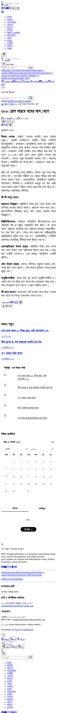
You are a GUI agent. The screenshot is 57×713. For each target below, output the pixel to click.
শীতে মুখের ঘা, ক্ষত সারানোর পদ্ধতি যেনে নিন (35, 387)
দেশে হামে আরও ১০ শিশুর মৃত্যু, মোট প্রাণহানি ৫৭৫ (32, 377)
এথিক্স (17, 579)
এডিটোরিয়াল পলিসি (22, 78)
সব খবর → (28, 529)
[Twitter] (10, 567)
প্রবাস (9, 38)
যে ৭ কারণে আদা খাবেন (27, 397)
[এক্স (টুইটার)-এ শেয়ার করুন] (5, 125)
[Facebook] (2, 8)
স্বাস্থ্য (9, 48)
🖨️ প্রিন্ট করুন (7, 306)
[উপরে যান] (3, 635)
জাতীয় (9, 17)
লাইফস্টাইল (11, 35)
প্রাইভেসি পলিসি (26, 76)
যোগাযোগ (16, 76)
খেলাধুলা (10, 25)
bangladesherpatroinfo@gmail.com (17, 606)
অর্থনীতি (10, 43)
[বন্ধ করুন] (3, 64)
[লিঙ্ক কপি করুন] (20, 302)
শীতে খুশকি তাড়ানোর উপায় (28, 408)
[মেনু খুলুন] (4, 54)
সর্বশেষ (50, 73)
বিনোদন (10, 27)
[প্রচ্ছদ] (2, 12)
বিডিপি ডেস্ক (8, 130)
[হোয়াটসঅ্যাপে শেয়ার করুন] (7, 125)
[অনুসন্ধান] (30, 657)
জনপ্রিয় (42, 508)
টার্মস (21, 579)
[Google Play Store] (13, 567)
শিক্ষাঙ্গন (10, 30)
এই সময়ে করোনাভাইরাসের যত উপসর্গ (32, 418)
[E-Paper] (15, 567)
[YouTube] (7, 8)
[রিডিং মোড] (3, 121)
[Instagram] (10, 8)
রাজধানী (45, 73)
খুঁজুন (30, 68)
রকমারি (9, 694)
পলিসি (3, 579)
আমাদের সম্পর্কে (7, 76)
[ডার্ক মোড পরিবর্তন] (3, 653)
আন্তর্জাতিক (11, 22)
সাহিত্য (9, 46)
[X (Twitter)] (5, 8)
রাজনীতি (11, 101)
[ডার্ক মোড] (13, 8)
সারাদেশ (10, 19)
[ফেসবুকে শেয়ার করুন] (2, 125)
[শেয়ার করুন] (10, 125)
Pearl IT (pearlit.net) (24, 629)
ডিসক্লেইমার (10, 78)
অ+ (8, 121)
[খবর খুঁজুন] (18, 8)
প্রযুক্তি (28, 101)
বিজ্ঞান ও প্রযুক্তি (13, 32)
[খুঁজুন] (30, 98)
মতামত (9, 40)
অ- (13, 121)
